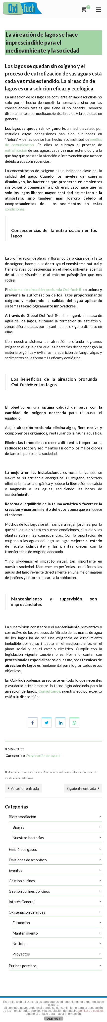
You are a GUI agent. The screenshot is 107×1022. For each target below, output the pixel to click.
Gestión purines (22, 880)
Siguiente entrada (81, 788)
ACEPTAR (53, 1018)
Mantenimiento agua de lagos (24, 771)
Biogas (18, 827)
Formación (21, 922)
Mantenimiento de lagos (57, 771)
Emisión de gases (23, 849)
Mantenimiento (25, 933)
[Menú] (98, 9)
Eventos (15, 870)
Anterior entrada (25, 788)
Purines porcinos (23, 965)
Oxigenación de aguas (43, 755)
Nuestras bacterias (28, 837)
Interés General (22, 901)
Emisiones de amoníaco (28, 860)
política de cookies (91, 1011)
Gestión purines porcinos (29, 891)
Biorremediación (22, 816)
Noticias (19, 943)
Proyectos (21, 954)
